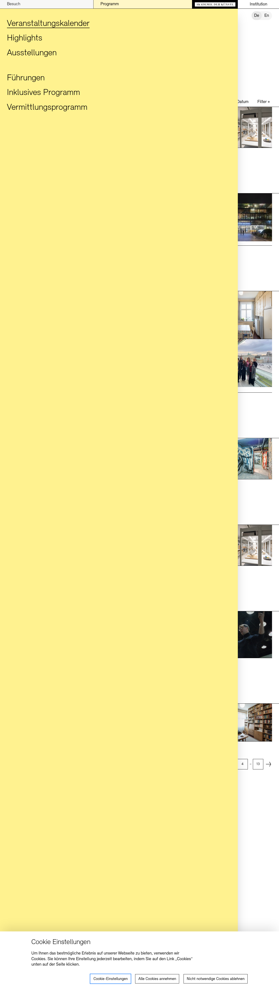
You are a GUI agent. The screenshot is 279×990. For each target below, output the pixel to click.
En (266, 16)
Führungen (26, 78)
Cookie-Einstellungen (111, 979)
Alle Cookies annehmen (157, 979)
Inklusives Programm (43, 92)
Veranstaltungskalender (48, 23)
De (256, 16)
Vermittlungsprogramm (47, 107)
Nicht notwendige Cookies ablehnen (216, 979)
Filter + (263, 102)
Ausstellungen (32, 53)
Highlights (24, 38)
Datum (242, 102)
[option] (242, 764)
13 (258, 764)
